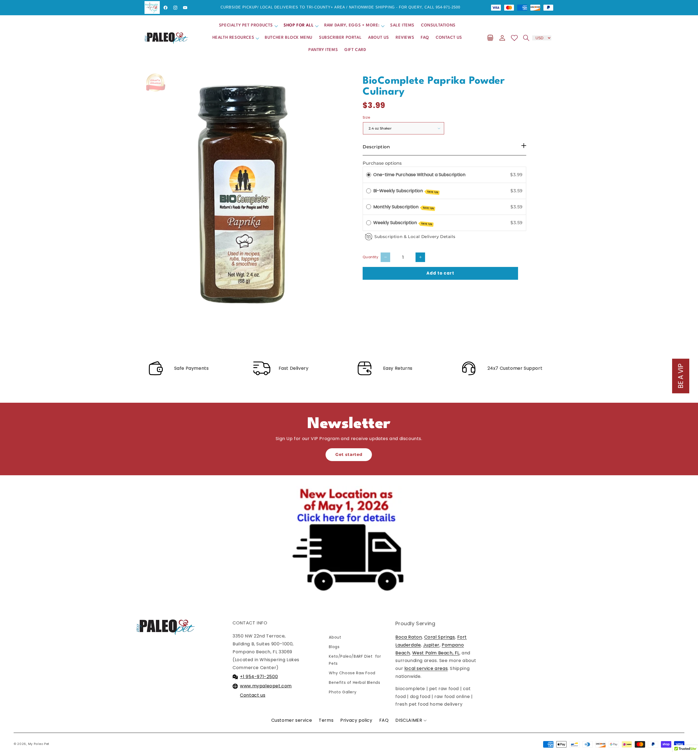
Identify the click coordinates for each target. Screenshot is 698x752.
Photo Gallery (342, 692)
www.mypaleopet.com (266, 686)
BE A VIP (680, 376)
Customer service (291, 720)
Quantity (370, 257)
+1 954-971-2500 (259, 676)
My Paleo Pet (38, 744)
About (335, 637)
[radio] (368, 174)
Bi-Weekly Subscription (405, 191)
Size (367, 117)
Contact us (252, 695)
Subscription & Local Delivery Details (414, 236)
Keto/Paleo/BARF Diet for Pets (355, 660)
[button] (248, 26)
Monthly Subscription (403, 207)
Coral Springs (439, 637)
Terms (326, 720)
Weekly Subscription (402, 222)
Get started (348, 454)
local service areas (426, 668)
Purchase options (382, 163)
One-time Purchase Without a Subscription (419, 175)
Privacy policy (356, 720)
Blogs (334, 646)
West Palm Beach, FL (435, 653)
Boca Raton (408, 637)
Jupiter (431, 645)
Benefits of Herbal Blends (354, 682)
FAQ (384, 720)
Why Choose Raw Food (352, 673)
